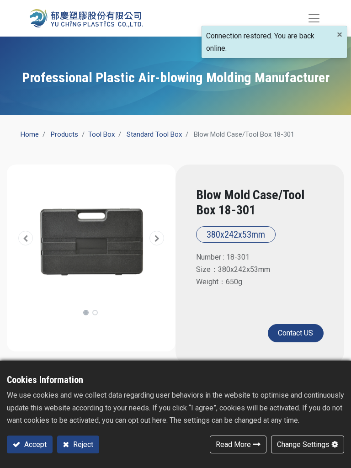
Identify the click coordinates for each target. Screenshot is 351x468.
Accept (34, 444)
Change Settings (303, 444)
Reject (82, 444)
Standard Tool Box (154, 134)
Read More (233, 444)
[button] (25, 238)
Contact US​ (295, 333)
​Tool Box (101, 134)
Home (30, 134)
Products (64, 134)
